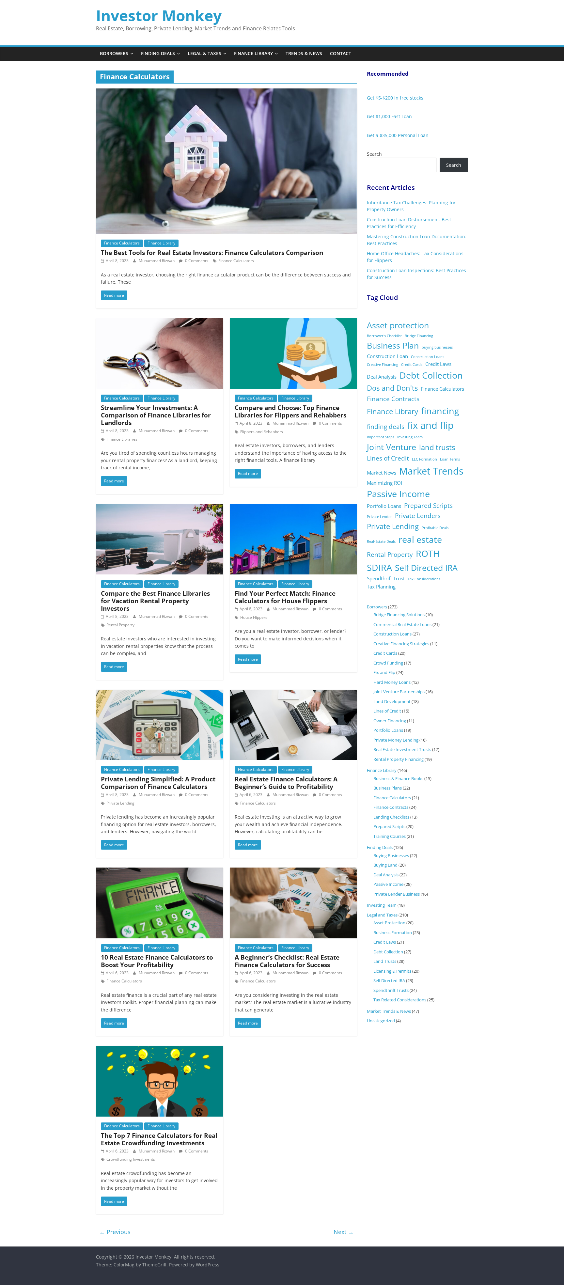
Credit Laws (438, 364)
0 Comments (196, 260)
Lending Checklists (391, 817)
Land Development (392, 701)
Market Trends (431, 471)
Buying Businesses (391, 855)
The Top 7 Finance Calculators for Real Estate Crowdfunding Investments (159, 1139)
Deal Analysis (382, 376)
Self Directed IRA (426, 567)
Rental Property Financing (398, 759)
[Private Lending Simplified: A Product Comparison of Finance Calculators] (159, 693)
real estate (420, 539)
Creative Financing (382, 364)
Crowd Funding (388, 663)
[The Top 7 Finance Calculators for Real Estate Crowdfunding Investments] (159, 1049)
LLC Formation (424, 459)
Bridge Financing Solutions (399, 615)
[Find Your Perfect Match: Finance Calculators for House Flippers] (293, 507)
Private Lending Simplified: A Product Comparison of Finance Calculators (158, 783)
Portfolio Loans (384, 506)
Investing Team (410, 437)
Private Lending (120, 803)
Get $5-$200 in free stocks (395, 98)
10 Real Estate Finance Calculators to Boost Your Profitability (157, 961)
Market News (381, 472)
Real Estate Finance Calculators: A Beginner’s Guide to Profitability (286, 783)
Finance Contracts (393, 399)
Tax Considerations (424, 579)
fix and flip (430, 425)
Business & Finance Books (398, 778)
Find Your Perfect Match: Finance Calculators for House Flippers (285, 597)
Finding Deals (158, 53)
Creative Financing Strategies (401, 644)
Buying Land (385, 865)
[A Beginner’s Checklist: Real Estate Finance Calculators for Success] (293, 871)
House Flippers (253, 617)
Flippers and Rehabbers (261, 431)
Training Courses (389, 836)
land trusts (437, 447)
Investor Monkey (159, 15)
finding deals (385, 426)
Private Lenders (418, 515)
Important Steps (380, 437)
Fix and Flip (384, 672)
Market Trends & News (389, 1011)
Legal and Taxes (382, 915)
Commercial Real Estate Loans (402, 624)
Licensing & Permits (392, 971)
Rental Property (120, 625)
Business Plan (393, 345)
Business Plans (387, 788)
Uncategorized (381, 1021)
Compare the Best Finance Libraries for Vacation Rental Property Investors (155, 601)
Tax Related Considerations (399, 1000)
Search (374, 154)
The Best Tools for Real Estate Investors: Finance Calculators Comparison (212, 252)
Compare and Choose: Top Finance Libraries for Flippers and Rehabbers (290, 411)
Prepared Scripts (428, 505)
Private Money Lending (395, 740)
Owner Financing (389, 721)
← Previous (115, 1232)
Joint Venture (391, 447)
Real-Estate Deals (381, 541)
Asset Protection (389, 923)
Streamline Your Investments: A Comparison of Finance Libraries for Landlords (156, 415)
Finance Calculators (122, 243)
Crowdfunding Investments (130, 1159)
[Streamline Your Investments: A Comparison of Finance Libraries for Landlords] (159, 322)
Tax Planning (381, 586)
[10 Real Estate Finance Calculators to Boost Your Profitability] (159, 871)
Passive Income (398, 494)
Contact (340, 53)
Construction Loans (427, 356)
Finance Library (253, 53)
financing (440, 411)
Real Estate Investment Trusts (402, 749)
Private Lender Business (396, 894)
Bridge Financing (419, 336)
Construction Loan (387, 356)
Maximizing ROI (384, 482)
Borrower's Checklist (384, 336)
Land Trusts (384, 961)
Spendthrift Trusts (391, 990)
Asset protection (398, 325)
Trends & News (304, 53)
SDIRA (379, 567)
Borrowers (114, 53)
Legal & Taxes (204, 53)
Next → (344, 1232)
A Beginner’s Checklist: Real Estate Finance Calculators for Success (287, 961)
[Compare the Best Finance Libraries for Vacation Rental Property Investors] (159, 507)
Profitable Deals (435, 527)
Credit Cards (411, 364)
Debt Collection (431, 375)
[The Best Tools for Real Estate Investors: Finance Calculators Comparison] (226, 92)
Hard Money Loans (392, 682)
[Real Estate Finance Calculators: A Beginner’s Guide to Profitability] (293, 693)
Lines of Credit (388, 458)
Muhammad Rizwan (157, 260)
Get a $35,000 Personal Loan (398, 135)
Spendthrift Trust (386, 578)
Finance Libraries (121, 439)
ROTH (428, 553)
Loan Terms (450, 459)
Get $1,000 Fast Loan (389, 116)
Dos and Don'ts (392, 388)
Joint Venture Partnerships (399, 692)
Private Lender (379, 516)
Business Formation (392, 932)
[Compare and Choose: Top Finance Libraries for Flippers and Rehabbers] (293, 322)
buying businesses (437, 347)
